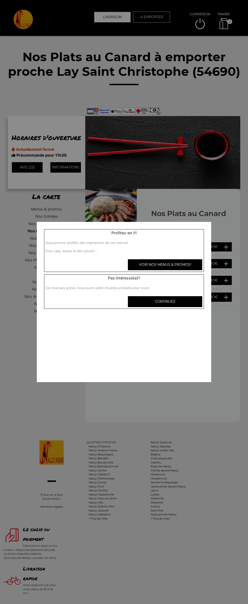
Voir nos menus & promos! (165, 264)
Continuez (165, 301)
